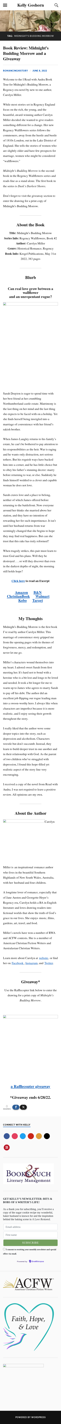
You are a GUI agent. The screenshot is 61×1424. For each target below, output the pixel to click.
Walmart (42, 596)
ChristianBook (18, 596)
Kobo (22, 600)
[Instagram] (15, 1136)
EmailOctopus (38, 1261)
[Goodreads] (39, 1136)
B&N (38, 592)
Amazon (21, 592)
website (43, 958)
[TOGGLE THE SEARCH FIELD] (56, 5)
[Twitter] (23, 1136)
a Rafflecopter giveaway (30, 1086)
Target (37, 600)
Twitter (48, 963)
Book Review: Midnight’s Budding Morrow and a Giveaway (26, 53)
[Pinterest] (31, 1136)
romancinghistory (15, 71)
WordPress (38, 1417)
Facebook (18, 963)
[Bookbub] (7, 1147)
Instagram (31, 963)
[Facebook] (7, 1136)
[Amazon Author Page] (47, 1136)
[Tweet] (23, 1107)
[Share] (15, 1107)
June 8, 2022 (40, 71)
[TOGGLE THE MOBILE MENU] (5, 5)
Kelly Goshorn (30, 5)
